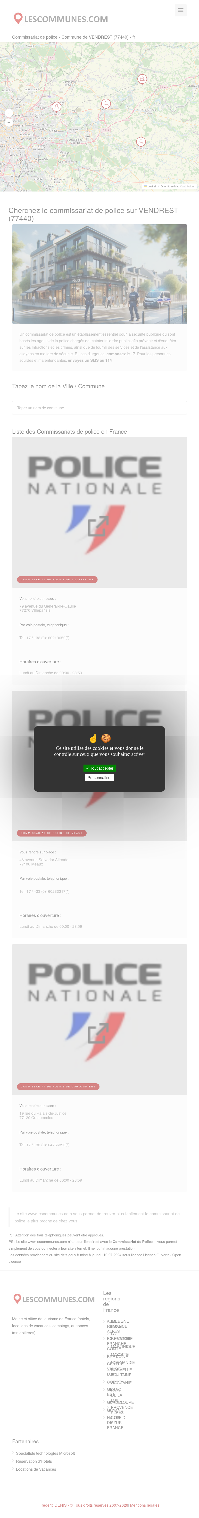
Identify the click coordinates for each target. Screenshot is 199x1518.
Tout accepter (101, 768)
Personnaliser (100, 777)
